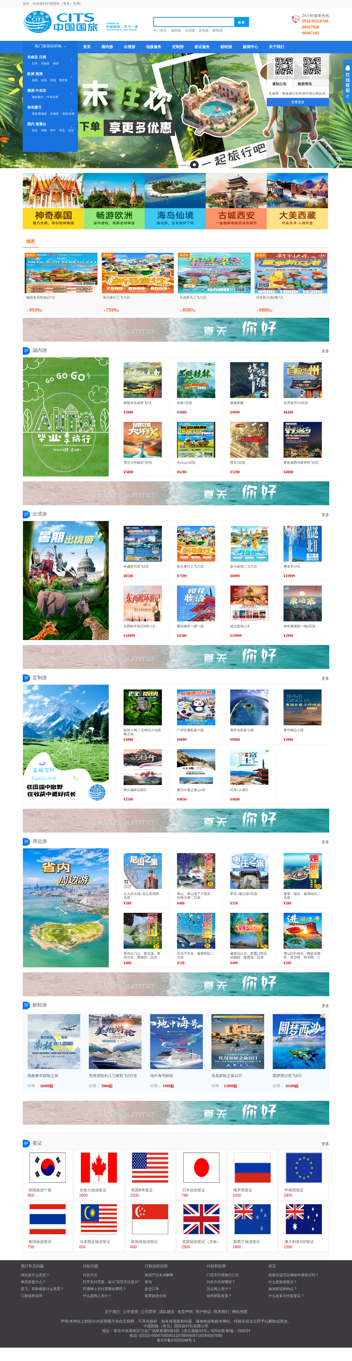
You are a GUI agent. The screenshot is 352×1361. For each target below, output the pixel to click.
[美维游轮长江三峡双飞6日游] (115, 1041)
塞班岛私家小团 (242, 730)
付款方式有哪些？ (221, 1282)
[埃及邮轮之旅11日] (237, 1041)
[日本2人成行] (249, 767)
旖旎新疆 (237, 403)
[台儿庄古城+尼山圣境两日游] (143, 871)
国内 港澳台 (36, 124)
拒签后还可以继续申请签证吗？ (293, 1275)
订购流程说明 (31, 1296)
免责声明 (185, 1312)
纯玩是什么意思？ (35, 1275)
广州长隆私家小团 (190, 730)
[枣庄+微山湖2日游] (249, 871)
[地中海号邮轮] (176, 1041)
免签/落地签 (39, 113)
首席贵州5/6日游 (296, 403)
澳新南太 (37, 97)
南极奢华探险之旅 (43, 1076)
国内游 (176, 30)
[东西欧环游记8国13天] (143, 603)
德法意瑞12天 (240, 626)
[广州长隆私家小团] (196, 707)
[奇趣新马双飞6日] (143, 544)
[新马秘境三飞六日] (249, 544)
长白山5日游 (186, 462)
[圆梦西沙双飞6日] (299, 1041)
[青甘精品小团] (303, 707)
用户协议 (203, 1312)
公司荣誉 (148, 1312)
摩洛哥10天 (292, 566)
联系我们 (221, 1312)
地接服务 (153, 47)
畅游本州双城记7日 (40, 297)
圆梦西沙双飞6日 (287, 1076)
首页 (87, 47)
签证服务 (202, 47)
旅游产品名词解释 (159, 1275)
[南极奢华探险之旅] (54, 1041)
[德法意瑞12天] (249, 603)
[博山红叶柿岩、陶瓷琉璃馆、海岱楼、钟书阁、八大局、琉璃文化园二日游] (303, 931)
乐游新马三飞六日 (193, 297)
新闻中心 (250, 47)
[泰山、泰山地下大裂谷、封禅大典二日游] (196, 871)
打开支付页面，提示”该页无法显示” (111, 1282)
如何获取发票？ (219, 1296)
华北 (62, 130)
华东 (35, 130)
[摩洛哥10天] (303, 544)
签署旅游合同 (155, 1296)
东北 (71, 130)
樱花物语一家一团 (190, 626)
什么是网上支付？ (97, 1296)
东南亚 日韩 (36, 57)
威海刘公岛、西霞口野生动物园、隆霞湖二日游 (248, 955)
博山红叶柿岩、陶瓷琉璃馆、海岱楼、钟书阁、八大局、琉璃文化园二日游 (302, 957)
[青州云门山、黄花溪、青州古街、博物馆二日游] (143, 931)
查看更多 (298, 102)
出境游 (190, 30)
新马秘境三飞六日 (243, 566)
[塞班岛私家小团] (249, 707)
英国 (53, 80)
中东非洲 (52, 97)
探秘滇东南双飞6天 (138, 403)
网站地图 (239, 1312)
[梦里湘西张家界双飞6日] (303, 440)
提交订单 (152, 1289)
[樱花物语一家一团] (196, 603)
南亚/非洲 (68, 113)
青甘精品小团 (294, 730)
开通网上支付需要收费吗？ (104, 1289)
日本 (35, 63)
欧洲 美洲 (35, 74)
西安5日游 (237, 462)
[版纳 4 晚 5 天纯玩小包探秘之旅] (143, 707)
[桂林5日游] (196, 380)
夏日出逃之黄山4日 (191, 790)
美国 (35, 80)
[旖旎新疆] (249, 380)
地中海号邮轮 (161, 1076)
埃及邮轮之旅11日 (226, 1076)
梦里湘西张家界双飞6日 (301, 462)
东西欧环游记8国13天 (139, 626)
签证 (37, 1143)
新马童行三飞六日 (116, 297)
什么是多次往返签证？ (286, 1296)
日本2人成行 (239, 790)
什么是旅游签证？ (282, 1282)
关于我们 (276, 47)
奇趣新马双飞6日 (136, 566)
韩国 (56, 63)
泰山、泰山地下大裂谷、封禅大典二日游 (195, 895)
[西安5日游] (249, 440)
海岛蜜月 (34, 107)
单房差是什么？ (33, 1282)
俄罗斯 (63, 80)
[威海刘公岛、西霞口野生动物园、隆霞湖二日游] (249, 931)
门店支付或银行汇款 (223, 1275)
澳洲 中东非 (36, 90)
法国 (44, 80)
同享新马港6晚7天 (270, 297)
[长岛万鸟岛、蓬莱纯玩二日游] (196, 931)
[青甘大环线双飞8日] (143, 440)
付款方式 (90, 1275)
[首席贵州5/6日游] (303, 380)
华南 (44, 130)
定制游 (204, 30)
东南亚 (45, 63)
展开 (347, 81)
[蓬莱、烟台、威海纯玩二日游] (303, 871)
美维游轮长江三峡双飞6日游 (113, 1076)
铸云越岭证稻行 (135, 790)
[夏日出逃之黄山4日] (196, 767)
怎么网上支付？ (219, 1289)
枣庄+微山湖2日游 (243, 894)
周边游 (40, 841)
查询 (148, 1282)
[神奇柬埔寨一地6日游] (303, 603)
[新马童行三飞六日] (196, 544)
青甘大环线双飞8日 (138, 462)
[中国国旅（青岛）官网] (82, 21)
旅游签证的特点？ (282, 1289)
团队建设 (167, 1312)
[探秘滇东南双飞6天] (143, 380)
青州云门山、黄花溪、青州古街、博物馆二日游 (142, 955)
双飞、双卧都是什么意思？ (42, 1289)
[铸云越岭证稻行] (143, 767)
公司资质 (130, 1312)
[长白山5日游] (196, 440)
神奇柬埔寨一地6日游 (299, 626)
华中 (53, 130)
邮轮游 (218, 30)
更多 (325, 351)
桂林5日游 (184, 403)
